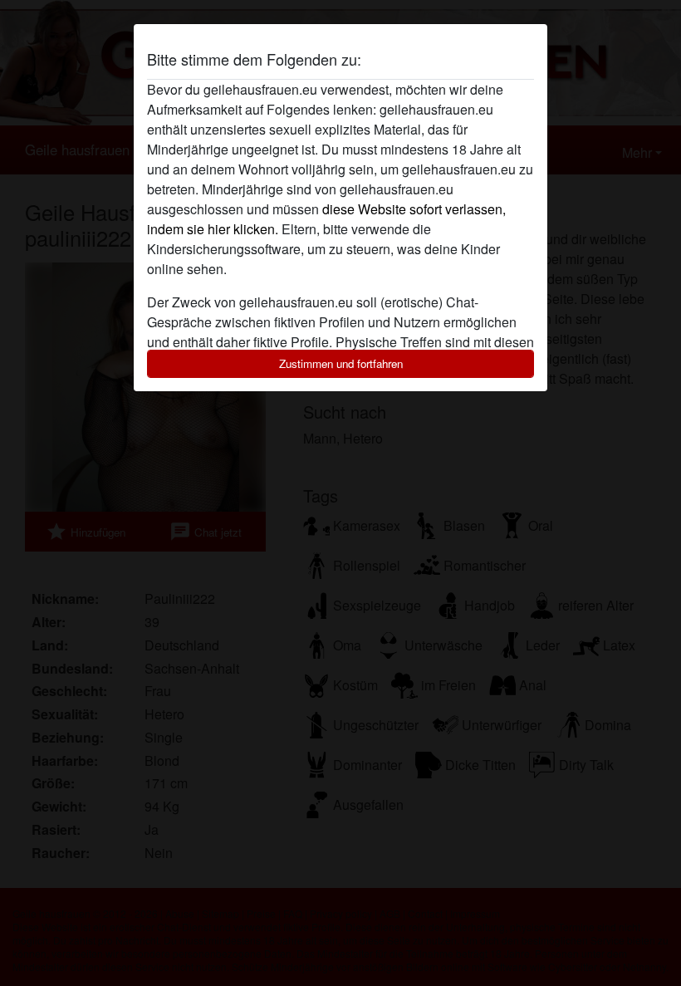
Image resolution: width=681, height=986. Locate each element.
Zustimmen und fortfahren (341, 363)
